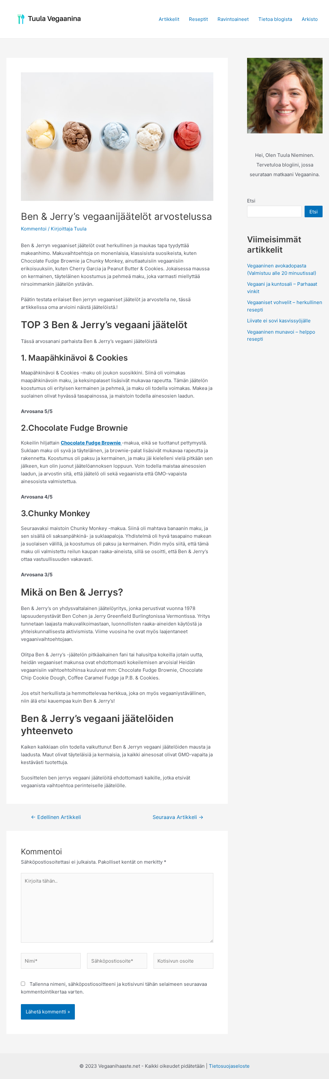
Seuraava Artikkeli (178, 817)
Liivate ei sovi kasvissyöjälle (279, 321)
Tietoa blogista (275, 19)
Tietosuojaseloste (229, 1066)
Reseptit (198, 19)
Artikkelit (169, 19)
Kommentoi (34, 229)
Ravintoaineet (233, 19)
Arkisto (310, 19)
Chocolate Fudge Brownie (91, 443)
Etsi (251, 201)
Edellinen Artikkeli (56, 817)
